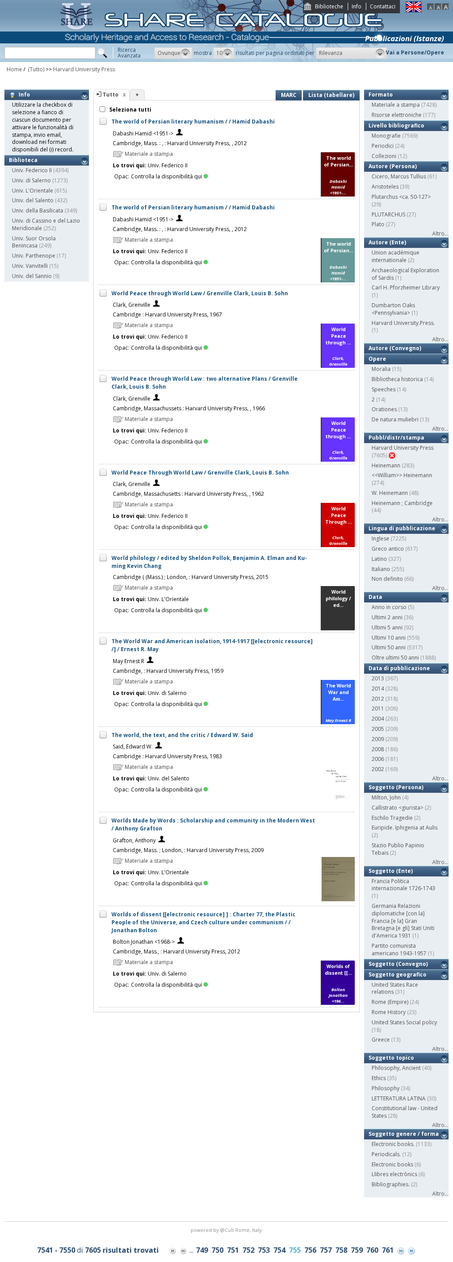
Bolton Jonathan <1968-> (144, 942)
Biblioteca (23, 160)
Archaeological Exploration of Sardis (405, 274)
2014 (378, 688)
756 (310, 1250)
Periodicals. (386, 1154)
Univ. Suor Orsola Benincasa (34, 242)
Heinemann (386, 465)
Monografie (386, 135)
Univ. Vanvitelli (30, 266)
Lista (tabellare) (331, 95)
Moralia (381, 369)
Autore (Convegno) (395, 348)
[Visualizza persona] (179, 133)
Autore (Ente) (387, 242)
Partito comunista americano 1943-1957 (399, 949)
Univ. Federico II (32, 170)
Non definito (387, 579)
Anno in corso (389, 607)
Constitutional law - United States (405, 1111)
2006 (378, 759)
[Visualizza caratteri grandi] (445, 8)
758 (341, 1250)
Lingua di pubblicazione (402, 528)
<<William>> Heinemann (402, 475)
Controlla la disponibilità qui (166, 176)
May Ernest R (128, 661)
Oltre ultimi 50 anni (395, 657)
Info (356, 6)
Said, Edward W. (133, 746)
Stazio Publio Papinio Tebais (398, 849)
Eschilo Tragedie (392, 818)
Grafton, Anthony (134, 840)
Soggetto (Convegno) (398, 964)
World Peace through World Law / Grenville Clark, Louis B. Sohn (199, 293)
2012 (378, 698)
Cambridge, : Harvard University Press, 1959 (168, 671)
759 (357, 1250)
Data (375, 597)
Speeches (383, 389)
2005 (378, 729)
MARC (288, 95)
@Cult (227, 1230)
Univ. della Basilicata (37, 210)
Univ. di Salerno (31, 180)
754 (279, 1250)
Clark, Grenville (131, 305)
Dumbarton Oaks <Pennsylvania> (393, 308)
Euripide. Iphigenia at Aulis (405, 827)
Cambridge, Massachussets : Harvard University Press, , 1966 (189, 408)
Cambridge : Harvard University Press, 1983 (167, 756)
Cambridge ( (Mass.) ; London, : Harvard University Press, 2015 (191, 577)
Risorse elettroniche (397, 115)
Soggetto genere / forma (404, 1134)
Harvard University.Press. (403, 323)
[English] (414, 10)
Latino (379, 559)
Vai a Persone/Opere (415, 52)
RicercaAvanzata (129, 52)
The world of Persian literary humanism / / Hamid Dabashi (193, 121)
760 (372, 1250)
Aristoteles (385, 186)
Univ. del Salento (33, 200)
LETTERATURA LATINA (399, 1098)
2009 (378, 739)
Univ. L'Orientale (32, 190)
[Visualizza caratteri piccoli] (430, 8)
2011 (378, 708)
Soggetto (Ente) (391, 871)
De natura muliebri (395, 419)
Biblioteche (329, 6)
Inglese (380, 538)
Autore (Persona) (393, 166)
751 (233, 1250)
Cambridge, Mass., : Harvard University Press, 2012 (176, 951)
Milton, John (386, 797)
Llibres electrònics (394, 1174)
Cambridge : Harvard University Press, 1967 (167, 314)
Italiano (381, 569)
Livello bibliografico (396, 125)
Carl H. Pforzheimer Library (406, 287)
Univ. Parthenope (33, 255)
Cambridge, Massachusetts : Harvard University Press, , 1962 (188, 494)
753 (264, 1250)
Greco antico (388, 548)
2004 (378, 718)
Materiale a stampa (396, 104)
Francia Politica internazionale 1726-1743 (403, 884)
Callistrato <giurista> (397, 807)
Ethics (379, 1078)
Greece (381, 1039)
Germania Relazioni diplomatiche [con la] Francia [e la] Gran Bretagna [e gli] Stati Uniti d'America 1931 (403, 920)
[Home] (224, 60)
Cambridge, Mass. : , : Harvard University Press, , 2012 (180, 143)
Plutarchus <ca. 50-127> (401, 197)
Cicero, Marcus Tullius (399, 176)
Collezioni (384, 156)
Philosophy (385, 1088)
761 (388, 1250)
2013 (378, 678)
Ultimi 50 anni (389, 647)
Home (14, 69)
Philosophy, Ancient (396, 1068)
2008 (378, 749)
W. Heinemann (390, 493)
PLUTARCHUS (388, 214)
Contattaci (382, 6)
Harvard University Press (84, 69)
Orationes (384, 409)
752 (248, 1250)
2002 (378, 769)
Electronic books (392, 1164)
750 (217, 1250)
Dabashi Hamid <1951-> (143, 133)
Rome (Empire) (390, 1002)
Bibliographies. (391, 1184)
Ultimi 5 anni (387, 627)
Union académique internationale (395, 256)
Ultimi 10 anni (389, 637)
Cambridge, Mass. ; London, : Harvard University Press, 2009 (188, 850)
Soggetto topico (391, 1057)
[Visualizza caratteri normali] (438, 8)
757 (326, 1250)
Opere (377, 359)
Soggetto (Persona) (396, 787)
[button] (173, 53)
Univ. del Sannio (32, 276)
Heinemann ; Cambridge (402, 503)
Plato (378, 224)
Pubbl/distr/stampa (396, 437)
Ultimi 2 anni (387, 617)
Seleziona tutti (129, 109)
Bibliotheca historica (397, 379)
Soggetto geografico (397, 974)
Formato (381, 94)
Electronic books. (393, 1144)
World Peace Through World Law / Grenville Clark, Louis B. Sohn (200, 472)
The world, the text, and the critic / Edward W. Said (182, 735)
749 (202, 1250)
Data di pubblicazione (399, 668)
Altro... (440, 233)
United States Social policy (404, 1022)
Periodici (383, 146)
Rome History (389, 1012)
